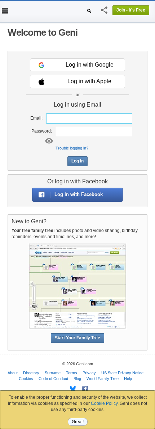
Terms (71, 373)
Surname (53, 373)
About (13, 373)
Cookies (26, 378)
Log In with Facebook (78, 194)
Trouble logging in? (72, 148)
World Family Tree (103, 378)
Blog (77, 378)
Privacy (89, 373)
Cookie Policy (104, 403)
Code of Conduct (53, 378)
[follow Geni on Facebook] (83, 388)
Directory (31, 373)
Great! (78, 421)
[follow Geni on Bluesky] (71, 388)
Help (128, 378)
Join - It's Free (130, 10)
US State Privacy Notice (122, 373)
